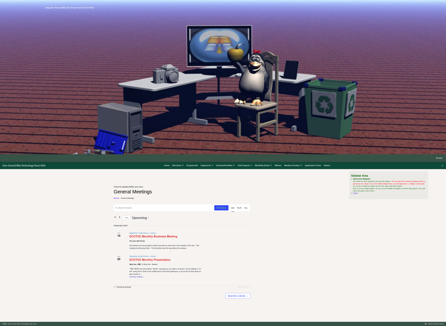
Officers (278, 165)
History (327, 165)
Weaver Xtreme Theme (436, 324)
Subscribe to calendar (236, 296)
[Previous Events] (115, 217)
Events (439, 158)
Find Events (221, 208)
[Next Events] (119, 217)
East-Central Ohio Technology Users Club (24, 165)
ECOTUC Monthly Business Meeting (153, 236)
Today (126, 217)
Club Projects (244, 165)
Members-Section (292, 165)
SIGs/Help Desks (262, 165)
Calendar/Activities (224, 165)
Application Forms (313, 165)
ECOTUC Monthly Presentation (150, 260)
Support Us (206, 165)
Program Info (192, 165)
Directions (176, 165)
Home (166, 165)
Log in (355, 193)
